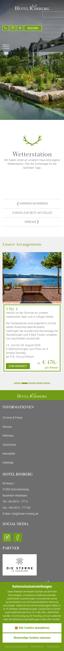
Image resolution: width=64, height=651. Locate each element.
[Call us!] (6, 28)
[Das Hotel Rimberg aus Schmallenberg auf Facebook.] (17, 539)
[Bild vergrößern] (32, 292)
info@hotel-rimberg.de (24, 513)
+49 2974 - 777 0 (17, 501)
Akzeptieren (50, 42)
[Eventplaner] (13, 28)
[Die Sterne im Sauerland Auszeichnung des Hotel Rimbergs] (20, 564)
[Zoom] (32, 60)
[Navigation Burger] (6, 46)
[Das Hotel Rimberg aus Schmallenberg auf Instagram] (7, 539)
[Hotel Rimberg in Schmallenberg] (32, 7)
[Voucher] (20, 28)
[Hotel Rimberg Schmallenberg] (32, 394)
